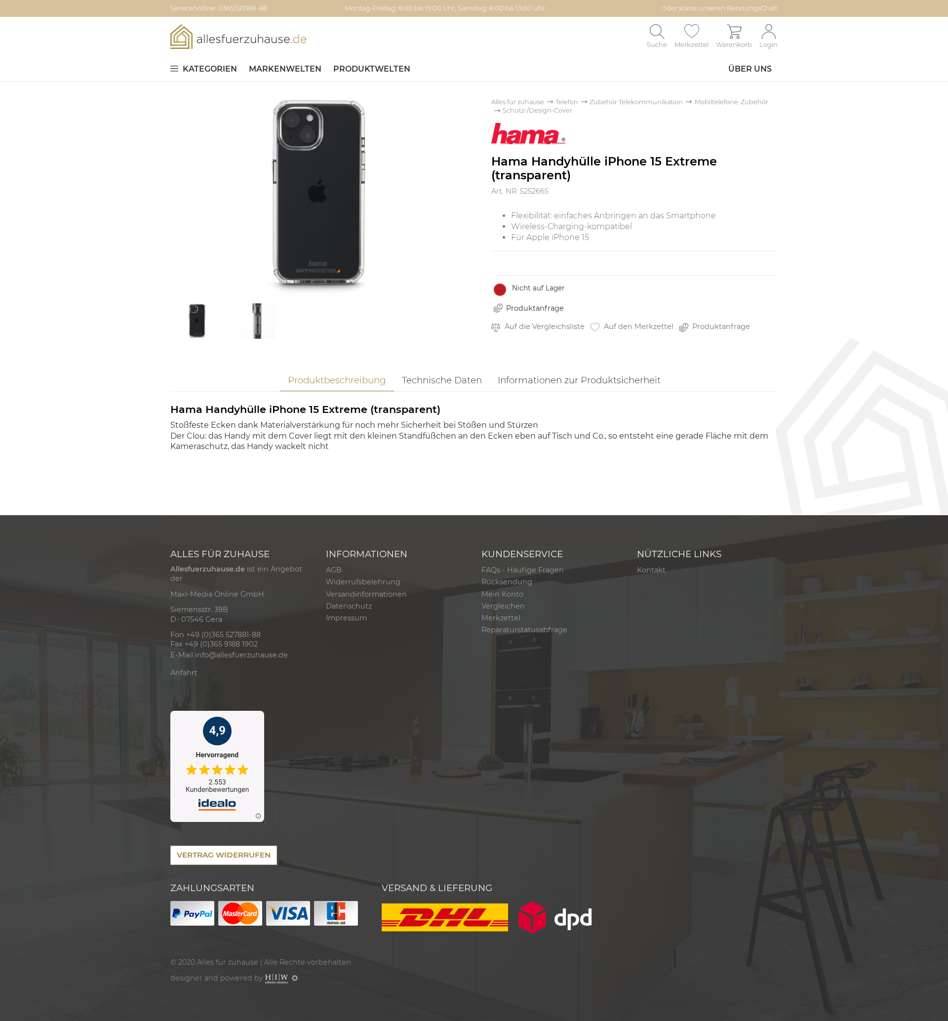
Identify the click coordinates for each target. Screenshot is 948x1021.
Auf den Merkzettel (637, 326)
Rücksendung (506, 581)
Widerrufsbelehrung (363, 581)
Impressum (346, 617)
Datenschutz (349, 606)
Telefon (566, 102)
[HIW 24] (276, 978)
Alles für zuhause (517, 102)
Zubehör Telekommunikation (636, 102)
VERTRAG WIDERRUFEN (224, 854)
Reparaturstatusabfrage (524, 629)
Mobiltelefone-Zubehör (731, 102)
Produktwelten (371, 69)
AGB (334, 570)
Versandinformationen (366, 594)
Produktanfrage (535, 308)
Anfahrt (184, 672)
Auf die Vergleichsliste (544, 326)
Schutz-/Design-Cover (537, 110)
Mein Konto (502, 594)
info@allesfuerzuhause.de (241, 655)
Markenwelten (285, 69)
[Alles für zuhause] (238, 36)
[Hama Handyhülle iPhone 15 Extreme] (318, 196)
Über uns (750, 69)
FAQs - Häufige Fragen (522, 570)
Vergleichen (503, 606)
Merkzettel (500, 617)
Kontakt (651, 570)
